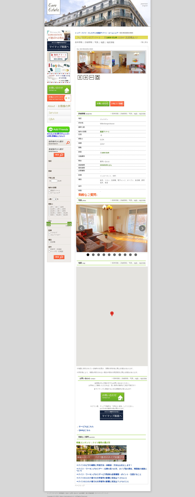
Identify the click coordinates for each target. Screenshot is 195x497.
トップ (49, 493)
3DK (64, 211)
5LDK (59, 215)
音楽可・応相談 (56, 249)
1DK (62, 207)
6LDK (66, 215)
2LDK (53, 211)
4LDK (66, 213)
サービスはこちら (86, 426)
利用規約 (61, 493)
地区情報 (110, 42)
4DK (59, 213)
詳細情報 (88, 42)
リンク (106, 493)
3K (59, 211)
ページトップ (79, 486)
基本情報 (78, 42)
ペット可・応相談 (56, 251)
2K (59, 209)
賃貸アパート (55, 190)
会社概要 (81, 493)
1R (52, 207)
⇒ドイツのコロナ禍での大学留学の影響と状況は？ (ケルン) (101, 478)
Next (142, 228)
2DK (64, 209)
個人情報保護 (90, 493)
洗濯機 (52, 242)
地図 (102, 42)
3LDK (53, 213)
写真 (96, 42)
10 (135, 254)
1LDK (53, 209)
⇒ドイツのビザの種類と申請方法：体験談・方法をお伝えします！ (104, 465)
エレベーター (55, 235)
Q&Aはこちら (84, 430)
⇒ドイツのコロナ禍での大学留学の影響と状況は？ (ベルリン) (102, 481)
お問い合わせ (74, 493)
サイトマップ (99, 493)
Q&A (67, 493)
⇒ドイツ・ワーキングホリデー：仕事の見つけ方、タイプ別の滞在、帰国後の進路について (111, 470)
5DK (52, 215)
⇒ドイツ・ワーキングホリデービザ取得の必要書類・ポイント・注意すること (108, 474)
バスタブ (53, 232)
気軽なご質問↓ (88, 194)
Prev (81, 228)
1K (57, 207)
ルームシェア (55, 193)
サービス (55, 493)
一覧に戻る (144, 42)
